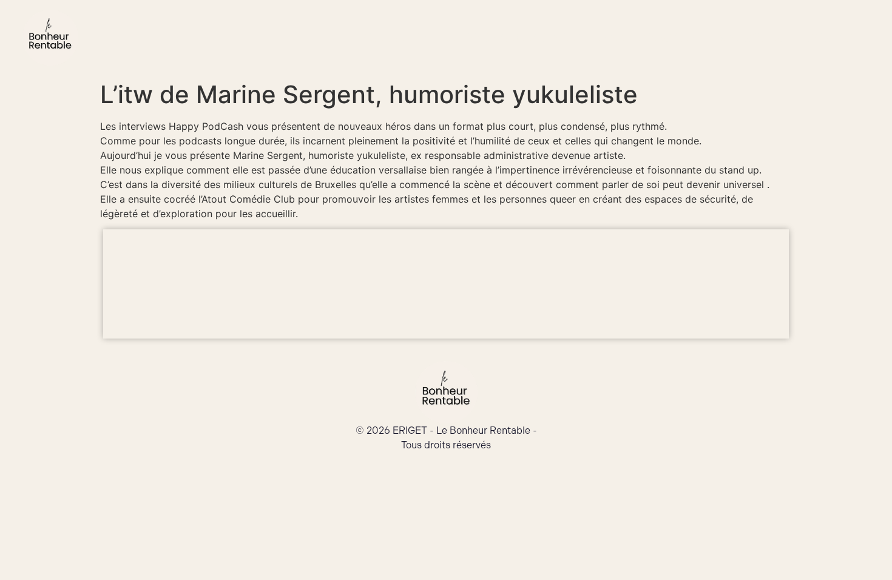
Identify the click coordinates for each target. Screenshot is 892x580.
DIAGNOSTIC (750, 38)
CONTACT (832, 38)
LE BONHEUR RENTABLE (514, 38)
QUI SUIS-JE (395, 38)
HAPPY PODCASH (647, 38)
